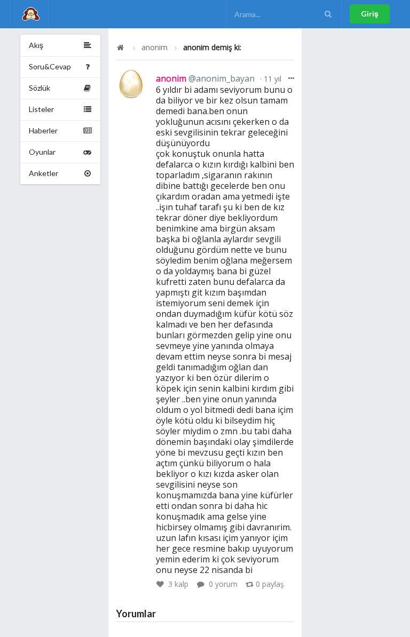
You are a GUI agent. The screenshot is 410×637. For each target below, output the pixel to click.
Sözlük (39, 87)
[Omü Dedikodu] (30, 14)
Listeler (41, 109)
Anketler (43, 173)
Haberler (43, 130)
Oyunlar (42, 151)
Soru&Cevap (50, 66)
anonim (154, 47)
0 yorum (223, 584)
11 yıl (271, 79)
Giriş (370, 13)
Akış (36, 45)
